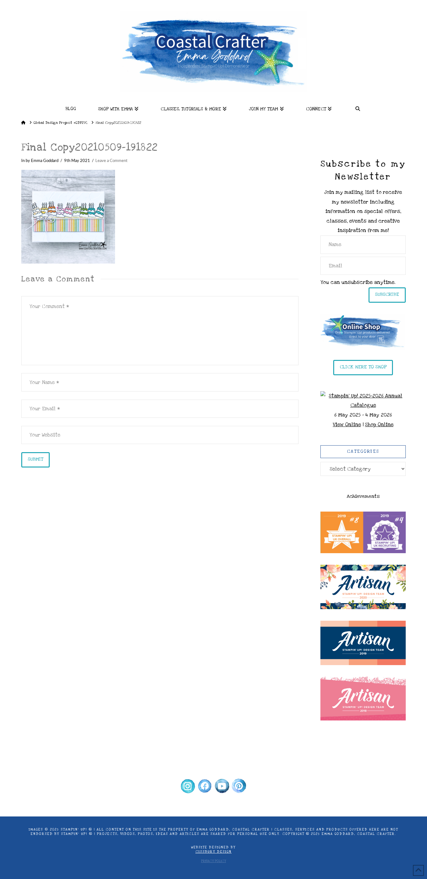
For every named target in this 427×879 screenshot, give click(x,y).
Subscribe (387, 294)
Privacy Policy (213, 861)
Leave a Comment (111, 161)
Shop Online (379, 424)
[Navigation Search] (358, 107)
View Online (347, 424)
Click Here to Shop (363, 367)
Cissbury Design (213, 852)
